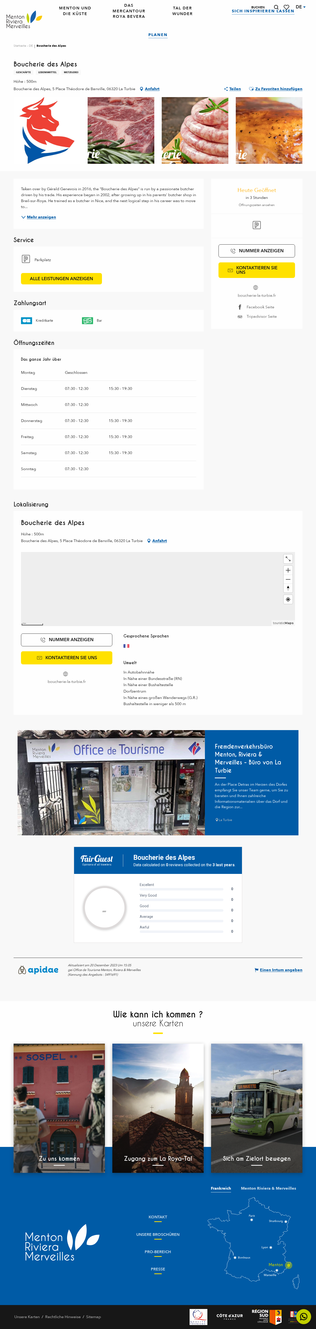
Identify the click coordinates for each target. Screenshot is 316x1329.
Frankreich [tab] (221, 1188)
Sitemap (93, 1317)
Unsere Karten (27, 1317)
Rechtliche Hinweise (63, 1317)
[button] (276, 7)
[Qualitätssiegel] (198, 1317)
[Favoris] (286, 7)
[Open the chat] (303, 1316)
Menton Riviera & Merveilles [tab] (268, 1188)
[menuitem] (24, 20)
